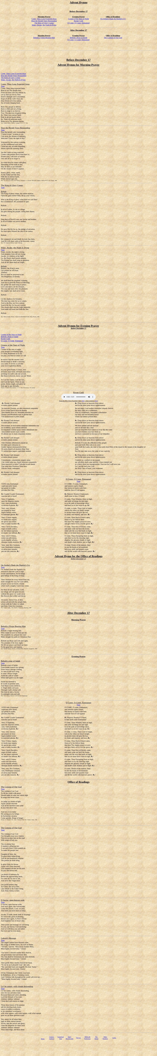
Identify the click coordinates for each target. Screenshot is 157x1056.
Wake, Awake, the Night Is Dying (44, 25)
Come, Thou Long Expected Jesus (44, 19)
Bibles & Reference (87, 1038)
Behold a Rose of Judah (78, 38)
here (83, 401)
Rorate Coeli (78, 21)
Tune (3, 86)
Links (114, 1038)
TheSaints (96, 1038)
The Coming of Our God (113, 38)
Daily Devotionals (69, 1038)
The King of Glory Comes (44, 23)
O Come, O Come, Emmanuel (78, 23)
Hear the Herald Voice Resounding (44, 21)
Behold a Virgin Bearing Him (44, 38)
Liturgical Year (60, 1038)
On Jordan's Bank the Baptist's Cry (113, 19)
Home (43, 1039)
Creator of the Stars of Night (78, 19)
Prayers (78, 1038)
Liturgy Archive (51, 1038)
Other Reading (105, 1038)
